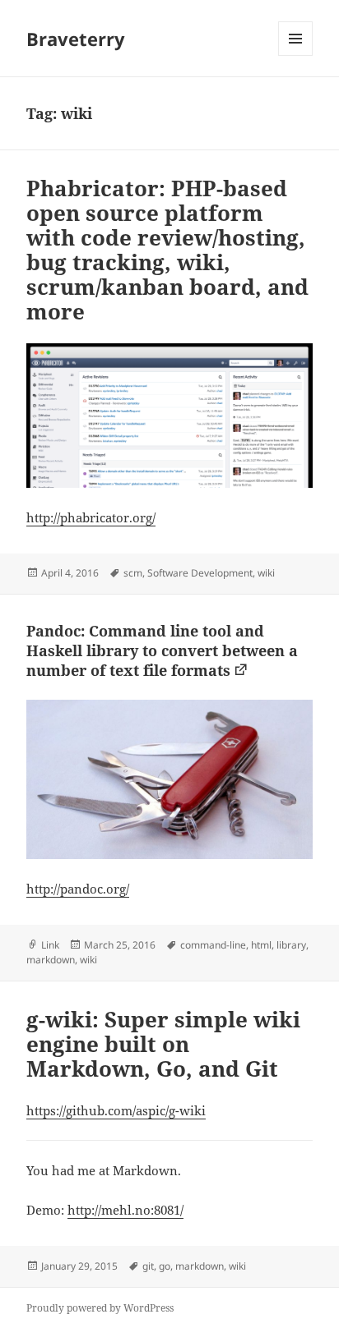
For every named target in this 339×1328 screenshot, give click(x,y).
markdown (50, 960)
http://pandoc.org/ (77, 888)
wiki (266, 573)
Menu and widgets (296, 55)
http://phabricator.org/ (91, 517)
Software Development (200, 573)
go (164, 1266)
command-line (213, 945)
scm (132, 573)
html (261, 945)
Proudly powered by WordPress (100, 1308)
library (291, 945)
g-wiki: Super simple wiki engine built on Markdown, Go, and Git (163, 1043)
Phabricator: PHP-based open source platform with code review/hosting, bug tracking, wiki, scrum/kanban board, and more (167, 249)
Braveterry (75, 38)
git (148, 1266)
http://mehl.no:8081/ (125, 1210)
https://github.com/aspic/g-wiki (116, 1110)
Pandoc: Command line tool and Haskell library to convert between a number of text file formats (162, 650)
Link (50, 945)
